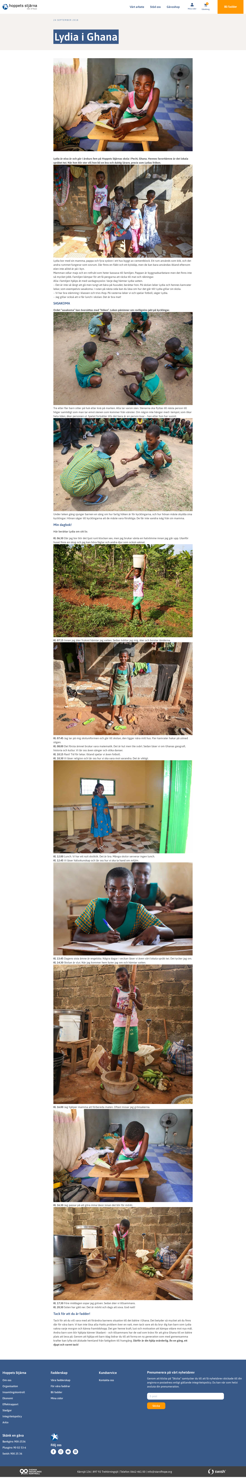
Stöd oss (155, 7)
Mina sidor (192, 9)
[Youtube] (68, 1451)
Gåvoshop (173, 7)
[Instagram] (60, 1451)
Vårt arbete (137, 7)
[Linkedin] (75, 1451)
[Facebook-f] (53, 1451)
